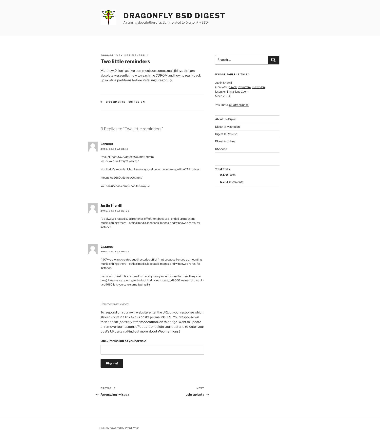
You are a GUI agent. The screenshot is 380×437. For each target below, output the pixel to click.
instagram (244, 87)
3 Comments (116, 102)
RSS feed (221, 148)
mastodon (258, 87)
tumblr (233, 87)
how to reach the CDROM (149, 75)
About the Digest (225, 119)
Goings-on (136, 102)
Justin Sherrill (136, 55)
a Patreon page (239, 104)
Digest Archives (225, 141)
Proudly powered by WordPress (119, 427)
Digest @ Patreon (226, 134)
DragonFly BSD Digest (174, 15)
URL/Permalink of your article (123, 341)
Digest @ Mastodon (227, 126)
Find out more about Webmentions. (153, 331)
